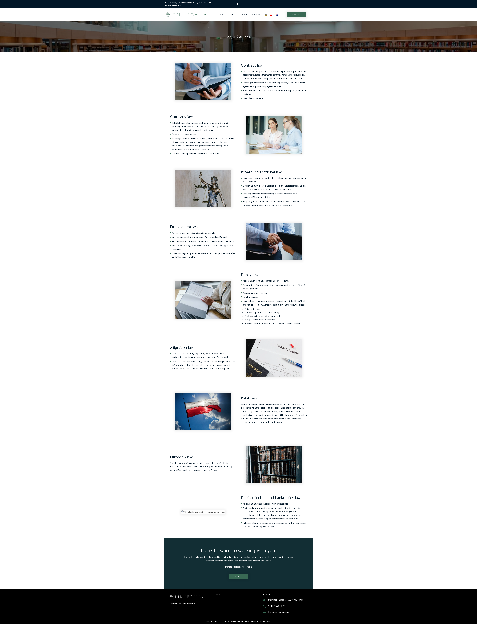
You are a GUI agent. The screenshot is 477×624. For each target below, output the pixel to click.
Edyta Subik (267, 621)
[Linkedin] (237, 4)
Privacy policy (244, 621)
